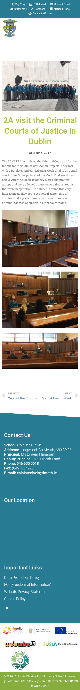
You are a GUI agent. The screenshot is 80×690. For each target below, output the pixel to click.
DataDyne (12, 681)
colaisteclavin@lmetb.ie (37, 473)
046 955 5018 (28, 463)
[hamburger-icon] (73, 28)
